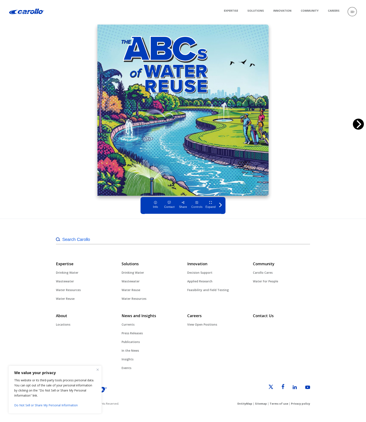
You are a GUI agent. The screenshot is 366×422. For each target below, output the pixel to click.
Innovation (282, 10)
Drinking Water (67, 273)
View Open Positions (202, 324)
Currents (128, 324)
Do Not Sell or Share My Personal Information (46, 405)
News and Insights (139, 315)
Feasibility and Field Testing (208, 290)
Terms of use (279, 403)
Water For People (265, 281)
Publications (131, 342)
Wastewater (65, 281)
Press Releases (132, 333)
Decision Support (199, 273)
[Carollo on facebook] (279, 388)
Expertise (231, 10)
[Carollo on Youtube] (304, 388)
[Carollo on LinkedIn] (291, 388)
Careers (334, 10)
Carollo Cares (263, 273)
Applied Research (199, 281)
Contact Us (263, 315)
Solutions (255, 10)
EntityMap (244, 403)
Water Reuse (65, 299)
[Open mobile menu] (352, 11)
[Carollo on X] (267, 388)
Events (126, 368)
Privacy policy (300, 403)
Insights (127, 359)
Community (310, 10)
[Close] (98, 370)
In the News (130, 350)
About (61, 315)
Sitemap (261, 403)
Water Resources (68, 290)
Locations (63, 324)
